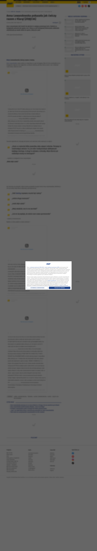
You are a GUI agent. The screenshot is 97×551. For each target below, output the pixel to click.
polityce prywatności (52, 280)
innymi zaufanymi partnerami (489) (52, 267)
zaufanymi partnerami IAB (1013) (37, 267)
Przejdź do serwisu (59, 287)
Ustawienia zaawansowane (37, 287)
